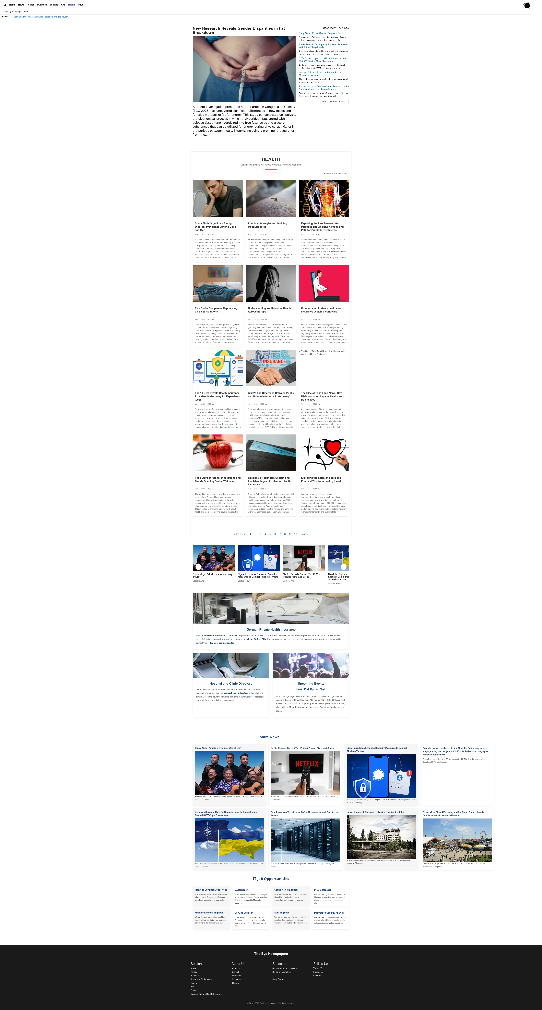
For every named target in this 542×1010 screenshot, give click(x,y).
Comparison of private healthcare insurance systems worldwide (321, 309)
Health (194, 982)
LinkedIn (317, 975)
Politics (30, 4)
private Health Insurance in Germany (219, 635)
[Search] (5, 5)
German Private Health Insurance (271, 629)
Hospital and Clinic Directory (231, 683)
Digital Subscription (281, 971)
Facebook (318, 971)
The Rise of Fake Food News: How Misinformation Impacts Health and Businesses (322, 396)
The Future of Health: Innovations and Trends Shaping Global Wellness (218, 479)
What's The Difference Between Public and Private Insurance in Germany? (271, 394)
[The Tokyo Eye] (527, 4)
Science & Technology (201, 979)
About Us (235, 968)
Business (42, 4)
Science (54, 4)
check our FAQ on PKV (255, 639)
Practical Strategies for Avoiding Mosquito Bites (267, 224)
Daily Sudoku (278, 979)
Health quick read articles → (336, 173)
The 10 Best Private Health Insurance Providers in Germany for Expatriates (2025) (217, 396)
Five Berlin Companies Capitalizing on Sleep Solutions (216, 309)
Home (12, 4)
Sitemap (235, 982)
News (21, 4)
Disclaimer (236, 979)
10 (295, 534)
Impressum (236, 975)
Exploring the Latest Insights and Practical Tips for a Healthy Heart (321, 479)
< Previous (240, 534)
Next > (304, 534)
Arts (63, 4)
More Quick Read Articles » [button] (334, 101)
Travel (81, 4)
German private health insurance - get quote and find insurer (41, 16)
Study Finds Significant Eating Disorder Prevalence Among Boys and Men (215, 226)
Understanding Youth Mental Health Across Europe (269, 309)
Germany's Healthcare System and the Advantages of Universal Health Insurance (269, 481)
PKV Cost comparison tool (222, 642)
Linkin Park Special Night (311, 689)
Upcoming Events (311, 683)
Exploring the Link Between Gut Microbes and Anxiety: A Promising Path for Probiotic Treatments (322, 226)
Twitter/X (317, 968)
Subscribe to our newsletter (285, 968)
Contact (235, 971)
